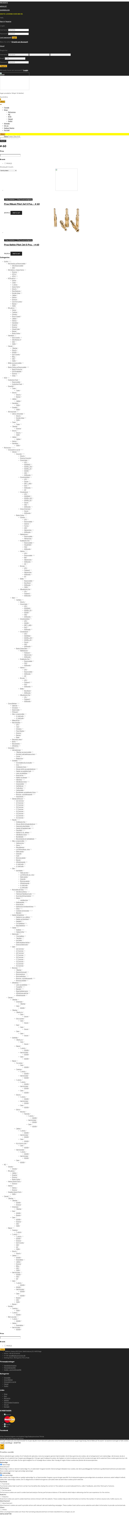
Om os (6, 126)
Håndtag (19, 780)
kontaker (19, 940)
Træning (18, 1069)
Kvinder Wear (16, 293)
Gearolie (18, 854)
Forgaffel (19, 987)
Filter (2, 1349)
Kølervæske (20, 851)
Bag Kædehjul (20, 925)
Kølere (18, 898)
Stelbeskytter (20, 822)
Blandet (18, 913)
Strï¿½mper (20, 1019)
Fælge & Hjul (20, 932)
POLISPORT (28, 545)
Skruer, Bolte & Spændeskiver (25, 824)
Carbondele (19, 790)
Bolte (14, 741)
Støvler (14, 314)
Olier (13, 868)
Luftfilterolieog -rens (23, 849)
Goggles (14, 407)
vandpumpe (24, 900)
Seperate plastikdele (23, 826)
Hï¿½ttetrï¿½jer (21, 1143)
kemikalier (19, 870)
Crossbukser (24, 492)
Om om (6, 1405)
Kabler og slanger (21, 777)
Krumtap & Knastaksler (23, 896)
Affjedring (15, 746)
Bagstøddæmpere (22, 991)
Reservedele (16, 382)
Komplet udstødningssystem (25, 754)
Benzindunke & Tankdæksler (25, 839)
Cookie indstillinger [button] (7, 1443)
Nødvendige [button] (4, 1462)
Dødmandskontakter (23, 942)
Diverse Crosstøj (25, 458)
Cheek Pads (16, 329)
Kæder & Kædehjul (18, 915)
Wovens (22, 1112)
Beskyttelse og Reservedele (17, 367)
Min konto (7, 1398)
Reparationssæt (21, 972)
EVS (25, 684)
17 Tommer (19, 809)
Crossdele (11, 748)
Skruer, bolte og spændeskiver (26, 769)
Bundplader (19, 837)
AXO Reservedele (17, 266)
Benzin (18, 860)
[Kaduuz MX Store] (14, 89)
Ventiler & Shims (21, 892)
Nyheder (7, 123)
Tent (17, 727)
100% (14, 306)
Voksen (14, 452)
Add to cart (16, 213)
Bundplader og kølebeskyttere (26, 792)
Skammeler (16, 710)
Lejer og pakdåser (21, 773)
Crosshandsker (25, 477)
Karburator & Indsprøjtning (24, 906)
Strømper (19, 1002)
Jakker (14, 295)
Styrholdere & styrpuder (24, 763)
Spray (18, 845)
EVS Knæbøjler (16, 371)
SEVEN (14, 352)
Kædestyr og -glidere (23, 917)
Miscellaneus (20, 847)
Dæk (13, 947)
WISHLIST (3, 6)
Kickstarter (19, 775)
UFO (25, 462)
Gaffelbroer (19, 786)
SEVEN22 (27, 464)
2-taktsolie (20, 718)
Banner (18, 735)
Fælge (14, 928)
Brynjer (22, 566)
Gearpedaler (20, 784)
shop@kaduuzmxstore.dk (17, 1356)
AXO (13, 268)
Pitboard (15, 712)
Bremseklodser (21, 976)
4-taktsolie (20, 716)
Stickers (19, 729)
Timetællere (20, 936)
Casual (10, 119)
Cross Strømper (25, 509)
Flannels (27, 1114)
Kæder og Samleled (22, 919)
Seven (26, 481)
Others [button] (2, 1507)
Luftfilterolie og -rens (27, 875)
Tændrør (19, 938)
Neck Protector (17, 369)
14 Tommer (19, 813)
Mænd (18, 1046)
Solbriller (15, 1038)
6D (25, 490)
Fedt (17, 856)
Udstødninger (16, 750)
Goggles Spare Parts (14, 1192)
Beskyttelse (16, 333)
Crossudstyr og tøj (14, 450)
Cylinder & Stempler (22, 911)
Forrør (18, 756)
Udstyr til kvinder (17, 414)
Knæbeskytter (25, 541)
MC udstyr (11, 308)
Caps (17, 1006)
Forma (26, 526)
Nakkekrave (24, 534)
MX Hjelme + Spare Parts (16, 270)
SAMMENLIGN (5, 10)
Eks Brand (27, 583)
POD (25, 547)
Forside (6, 108)
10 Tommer (19, 818)
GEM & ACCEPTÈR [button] (5, 1514)
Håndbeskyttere (21, 782)
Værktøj (14, 705)
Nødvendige (6, 1465)
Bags (17, 737)
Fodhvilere (19, 788)
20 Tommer (20, 953)
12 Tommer (19, 815)
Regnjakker (19, 1260)
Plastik (14, 820)
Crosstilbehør (12, 703)
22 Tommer (20, 801)
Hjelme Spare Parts (14, 1181)
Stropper (15, 708)
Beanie (18, 1215)
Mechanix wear (17, 739)
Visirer (14, 280)
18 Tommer (19, 807)
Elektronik (15, 934)
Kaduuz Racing (9, 128)
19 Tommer (19, 805)
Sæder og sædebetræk (23, 771)
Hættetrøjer (24, 1052)
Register (8, 21)
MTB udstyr (12, 278)
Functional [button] (3, 1482)
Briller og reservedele (15, 363)
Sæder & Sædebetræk (23, 828)
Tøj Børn (18, 600)
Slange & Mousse (17, 799)
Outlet (10, 121)
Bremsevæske (20, 858)
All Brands (27, 475)
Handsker (15, 323)
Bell (25, 557)
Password (4, 34)
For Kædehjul (20, 923)
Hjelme (14, 297)
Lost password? (5, 37)
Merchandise (16, 722)
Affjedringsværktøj (22, 993)
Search (3, 141)
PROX (9, 163)
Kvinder (10, 1306)
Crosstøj (19, 454)
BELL (13, 357)
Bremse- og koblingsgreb (24, 794)
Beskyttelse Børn (21, 648)
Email (2, 58)
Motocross (12, 112)
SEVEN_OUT (28, 467)
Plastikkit (19, 830)
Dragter (14, 325)
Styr (17, 765)
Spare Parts (16, 287)
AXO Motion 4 (16, 340)
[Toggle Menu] (1, 104)
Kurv (5, 1396)
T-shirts (14, 285)
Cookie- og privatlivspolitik (12, 1370)
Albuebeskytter (25, 589)
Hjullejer (18, 930)
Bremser (15, 968)
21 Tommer (19, 803)
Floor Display (20, 731)
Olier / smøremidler (18, 714)
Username (4, 30)
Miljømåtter (16, 720)
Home (6, 136)
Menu (2, 102)
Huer (17, 1025)
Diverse (14, 272)
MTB (9, 117)
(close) (2, 46)
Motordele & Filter (18, 889)
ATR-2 (14, 274)
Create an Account (19, 42)
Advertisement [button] (5, 1501)
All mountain (12, 412)
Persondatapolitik (10, 1368)
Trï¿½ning (19, 1063)
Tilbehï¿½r (19, 1012)
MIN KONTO (4, 3)
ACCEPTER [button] (17, 1443)
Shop (6, 110)
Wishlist (6, 1400)
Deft (25, 486)
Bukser (14, 304)
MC (9, 114)
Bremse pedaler (21, 980)
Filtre (18, 909)
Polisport (27, 570)
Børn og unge (12, 1317)
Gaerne (26, 524)
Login (25, 70)
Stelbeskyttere (21, 767)
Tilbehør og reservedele (23, 752)
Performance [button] (4, 1488)
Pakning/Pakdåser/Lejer (24, 894)
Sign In (2, 21)
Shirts (18, 1109)
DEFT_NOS (27, 483)
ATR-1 (14, 276)
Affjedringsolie (20, 862)
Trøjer (14, 283)
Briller (22, 579)
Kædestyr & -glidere (22, 832)
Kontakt (7, 130)
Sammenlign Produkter (11, 1403)
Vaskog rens (20, 843)
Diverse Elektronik (22, 944)
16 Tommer (19, 811)
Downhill (10, 386)
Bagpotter (19, 758)
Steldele (15, 760)
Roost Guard (16, 316)
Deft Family (16, 337)
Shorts (14, 289)
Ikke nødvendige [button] (5, 1473)
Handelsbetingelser (10, 1366)
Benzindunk (16, 744)
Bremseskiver (20, 974)
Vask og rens (24, 873)
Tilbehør (14, 348)
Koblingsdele (20, 902)
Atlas (14, 376)
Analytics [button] (3, 1494)
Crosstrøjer (23, 460)
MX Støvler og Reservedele (16, 263)
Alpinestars (28, 530)
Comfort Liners (17, 302)
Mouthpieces (16, 291)
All (25, 576)
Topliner (14, 312)
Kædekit (19, 921)
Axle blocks (19, 796)
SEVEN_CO (27, 469)
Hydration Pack (13, 380)
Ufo (25, 591)
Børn (13, 598)
